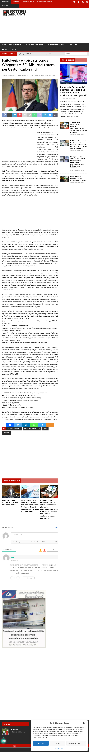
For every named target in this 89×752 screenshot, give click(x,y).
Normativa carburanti (34, 45)
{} (40, 541)
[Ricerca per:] (76, 54)
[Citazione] (31, 541)
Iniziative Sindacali (38, 75)
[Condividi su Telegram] (44, 115)
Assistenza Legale (28, 2)
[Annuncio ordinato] (25, 541)
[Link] (37, 541)
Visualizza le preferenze (76, 743)
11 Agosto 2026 (67, 98)
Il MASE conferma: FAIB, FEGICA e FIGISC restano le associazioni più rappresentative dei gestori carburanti (78, 144)
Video (14, 49)
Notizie (4, 49)
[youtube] (74, 2)
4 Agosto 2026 (76, 183)
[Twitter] (83, 2)
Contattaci (16, 2)
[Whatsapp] (34, 425)
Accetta (41, 743)
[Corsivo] (16, 541)
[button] (85, 723)
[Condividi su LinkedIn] (14, 115)
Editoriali (5, 2)
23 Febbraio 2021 (10, 75)
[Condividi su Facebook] (4, 115)
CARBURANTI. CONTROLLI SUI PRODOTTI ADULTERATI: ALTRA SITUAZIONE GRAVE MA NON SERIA (78, 127)
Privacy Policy (59, 748)
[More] (50, 425)
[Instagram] (87, 2)
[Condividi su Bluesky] (50, 115)
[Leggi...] (77, 116)
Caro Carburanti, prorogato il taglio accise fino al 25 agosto (78, 178)
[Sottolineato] (19, 541)
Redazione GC (23, 75)
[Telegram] (42, 425)
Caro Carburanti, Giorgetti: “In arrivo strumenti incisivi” (10, 502)
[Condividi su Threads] (55, 115)
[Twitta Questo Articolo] (9, 115)
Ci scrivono (5, 6)
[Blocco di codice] (34, 541)
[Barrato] (22, 541)
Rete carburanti (15, 45)
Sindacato (73, 45)
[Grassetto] (13, 541)
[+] (43, 541)
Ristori (6, 433)
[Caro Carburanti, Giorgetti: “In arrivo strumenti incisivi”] (11, 491)
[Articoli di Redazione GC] (5, 734)
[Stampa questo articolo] (29, 115)
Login (55, 527)
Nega (57, 743)
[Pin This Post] (19, 115)
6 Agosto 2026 (76, 134)
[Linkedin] (26, 425)
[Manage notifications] (14, 746)
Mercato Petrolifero (56, 45)
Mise (45, 429)
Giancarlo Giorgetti (32, 429)
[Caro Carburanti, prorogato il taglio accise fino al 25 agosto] (64, 179)
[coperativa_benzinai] (24, 646)
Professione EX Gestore (44, 2)
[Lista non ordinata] (28, 541)
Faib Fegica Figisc (14, 429)
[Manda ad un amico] (24, 115)
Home (4, 45)
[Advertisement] (61, 25)
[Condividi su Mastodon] (39, 115)
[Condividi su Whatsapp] (34, 115)
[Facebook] (79, 2)
